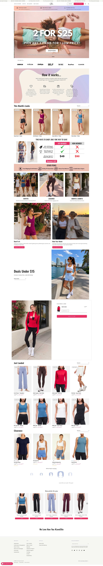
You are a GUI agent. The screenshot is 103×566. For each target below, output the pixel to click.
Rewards (28, 548)
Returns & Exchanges (18, 550)
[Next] (73, 474)
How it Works (29, 544)
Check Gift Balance (43, 546)
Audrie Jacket (64, 306)
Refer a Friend (29, 546)
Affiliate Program (30, 551)
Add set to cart (71, 316)
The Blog (28, 553)
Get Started (79, 3)
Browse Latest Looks (19, 247)
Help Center (16, 544)
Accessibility (29, 557)
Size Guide (16, 551)
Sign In (70, 3)
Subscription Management (19, 546)
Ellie (17, 562)
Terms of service (27, 563)
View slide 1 (50, 56)
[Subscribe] (88, 545)
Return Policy (16, 548)
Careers (28, 555)
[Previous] (30, 474)
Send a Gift (41, 544)
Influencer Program (30, 550)
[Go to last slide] (16, 505)
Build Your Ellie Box (57, 247)
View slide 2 (53, 56)
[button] (85, 4)
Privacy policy (21, 563)
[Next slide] (87, 505)
